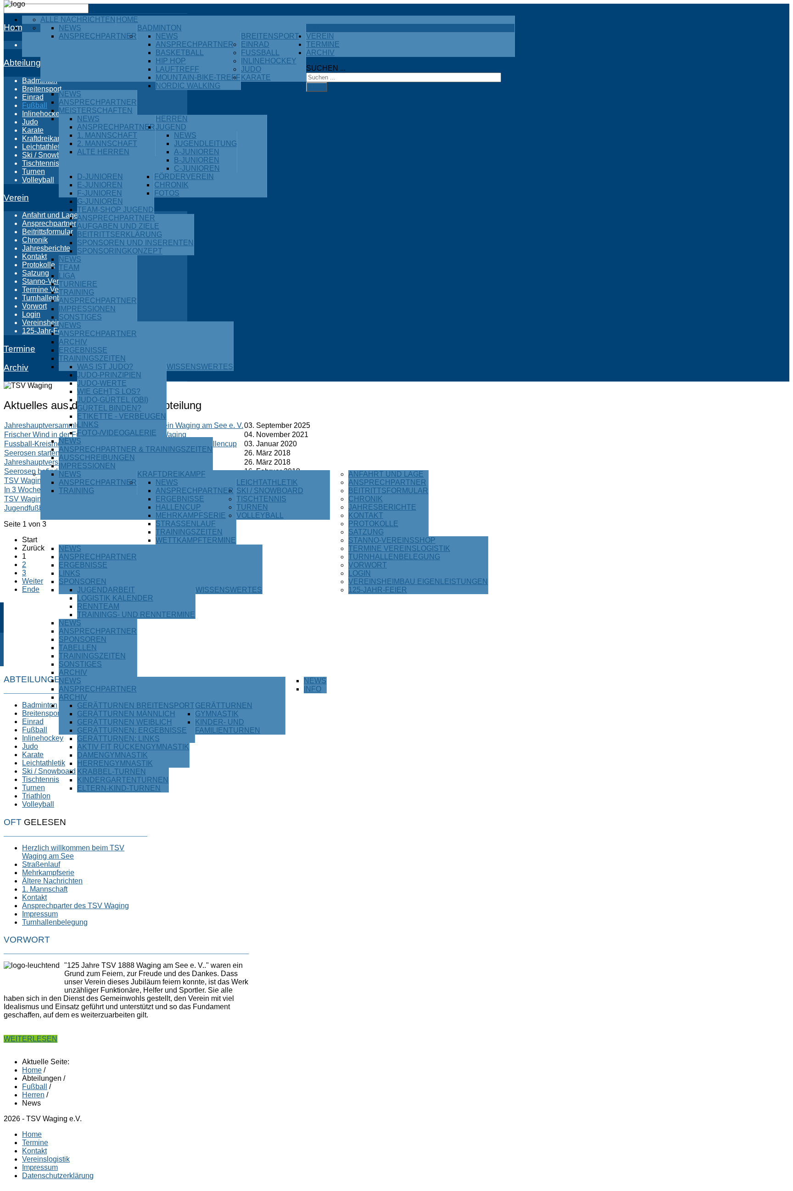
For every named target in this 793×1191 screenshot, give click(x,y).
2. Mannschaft (107, 143)
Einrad (255, 44)
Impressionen (87, 309)
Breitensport (270, 36)
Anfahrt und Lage (386, 474)
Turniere (78, 284)
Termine (323, 44)
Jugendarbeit (106, 590)
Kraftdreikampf (171, 474)
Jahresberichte (382, 507)
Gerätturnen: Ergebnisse (132, 730)
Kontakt (365, 515)
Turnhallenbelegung (394, 557)
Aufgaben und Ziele (118, 226)
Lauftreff (177, 69)
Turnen (252, 507)
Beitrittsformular (388, 490)
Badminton (159, 28)
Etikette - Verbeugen (121, 416)
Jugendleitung (205, 143)
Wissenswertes (200, 367)
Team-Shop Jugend (115, 209)
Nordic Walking (188, 86)
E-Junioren (100, 185)
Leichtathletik (267, 482)
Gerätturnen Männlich (126, 714)
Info (312, 689)
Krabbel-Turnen (111, 771)
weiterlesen (30, 1039)
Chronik (171, 185)
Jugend (171, 127)
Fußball (260, 52)
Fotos (166, 193)
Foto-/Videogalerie (116, 433)
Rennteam (98, 606)
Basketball (180, 52)
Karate (256, 77)
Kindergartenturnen (122, 780)
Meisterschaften (96, 110)
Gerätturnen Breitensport (136, 705)
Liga (67, 276)
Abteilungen (332, 28)
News (70, 28)
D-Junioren (100, 176)
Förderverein (184, 176)
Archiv (73, 342)
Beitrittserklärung (119, 234)
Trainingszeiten (92, 358)
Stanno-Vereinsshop (392, 540)
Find (317, 87)
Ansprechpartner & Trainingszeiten (135, 449)
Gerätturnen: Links (118, 738)
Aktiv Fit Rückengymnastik (133, 747)
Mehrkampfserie (191, 515)
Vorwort (367, 565)
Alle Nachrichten (78, 19)
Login (359, 573)
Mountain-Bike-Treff (198, 77)
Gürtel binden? (109, 408)
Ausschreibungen (97, 457)
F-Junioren (99, 193)
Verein (320, 36)
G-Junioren (100, 201)
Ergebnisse (83, 350)
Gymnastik (217, 714)
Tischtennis (261, 499)
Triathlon (36, 796)
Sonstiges (80, 317)
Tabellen (78, 648)
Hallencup (178, 507)
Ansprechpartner (98, 36)
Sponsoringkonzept (119, 251)
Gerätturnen (223, 705)
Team (69, 267)
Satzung (366, 532)
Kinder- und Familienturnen (227, 726)
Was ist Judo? (105, 367)
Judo (251, 69)
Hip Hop (171, 61)
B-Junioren (196, 160)
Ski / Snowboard (269, 490)
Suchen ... (326, 68)
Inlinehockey (268, 61)
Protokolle (373, 524)
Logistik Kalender (115, 598)
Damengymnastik (112, 755)
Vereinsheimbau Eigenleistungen (418, 581)
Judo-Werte (102, 383)
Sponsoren (82, 581)
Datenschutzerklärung (58, 1176)
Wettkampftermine (196, 540)
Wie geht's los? (108, 391)
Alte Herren (103, 152)
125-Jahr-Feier (377, 590)
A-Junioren (196, 152)
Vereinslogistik (46, 1159)
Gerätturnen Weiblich (124, 722)
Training (76, 292)
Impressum (40, 1167)
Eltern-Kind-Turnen (119, 788)
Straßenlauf (186, 524)
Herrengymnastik (115, 763)
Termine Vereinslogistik (399, 548)
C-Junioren (197, 168)
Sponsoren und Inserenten (135, 243)
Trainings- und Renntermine (136, 614)
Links (88, 424)
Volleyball (260, 515)
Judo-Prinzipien (109, 375)
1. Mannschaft (107, 135)
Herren (172, 119)
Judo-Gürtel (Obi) (112, 400)
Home (127, 19)
